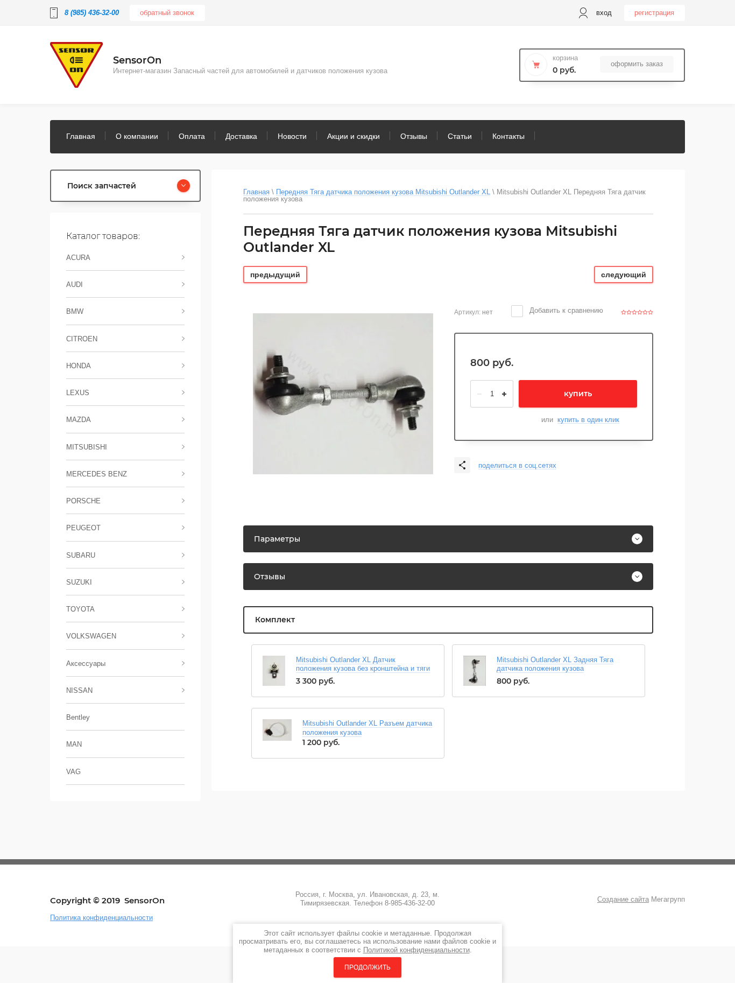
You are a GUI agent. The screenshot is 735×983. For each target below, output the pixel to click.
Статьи (460, 136)
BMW (74, 311)
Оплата (192, 136)
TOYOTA (80, 609)
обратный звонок (167, 13)
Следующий (623, 274)
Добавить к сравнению (565, 310)
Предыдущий (275, 274)
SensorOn (137, 60)
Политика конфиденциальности (101, 918)
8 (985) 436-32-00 (92, 13)
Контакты (508, 136)
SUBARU (80, 555)
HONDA (78, 366)
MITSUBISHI (86, 447)
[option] (343, 393)
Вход (604, 13)
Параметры (277, 539)
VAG (73, 772)
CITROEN (81, 339)
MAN (74, 744)
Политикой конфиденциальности (416, 950)
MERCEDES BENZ (96, 474)
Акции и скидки (353, 136)
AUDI (74, 284)
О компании (137, 136)
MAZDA (78, 420)
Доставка (241, 136)
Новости (292, 136)
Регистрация (654, 13)
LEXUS (77, 393)
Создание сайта (623, 899)
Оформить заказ (637, 64)
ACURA (78, 258)
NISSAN (79, 690)
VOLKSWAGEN (91, 636)
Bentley (78, 717)
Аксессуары (85, 663)
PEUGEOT (83, 528)
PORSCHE (83, 501)
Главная (80, 136)
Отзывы (413, 136)
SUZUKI (79, 582)
